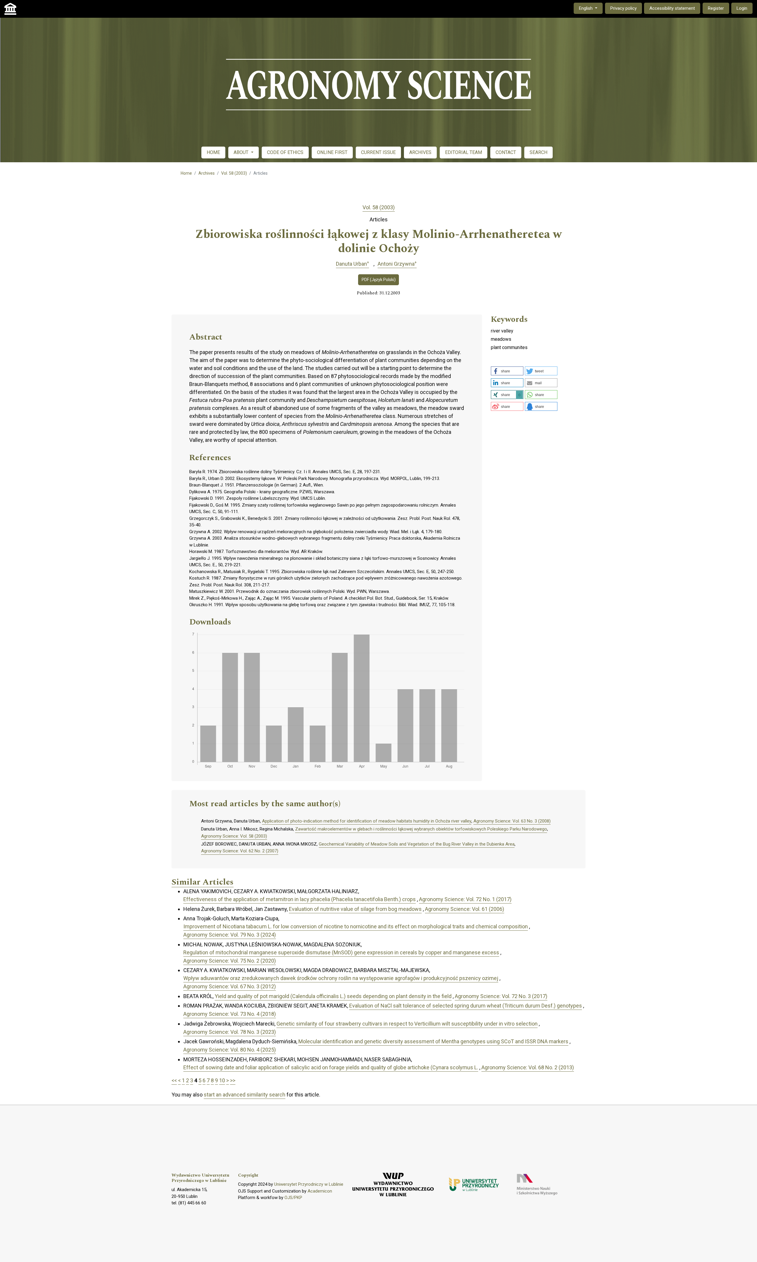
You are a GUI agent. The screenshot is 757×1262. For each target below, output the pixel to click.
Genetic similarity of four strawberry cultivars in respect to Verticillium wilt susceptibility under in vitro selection (407, 1024)
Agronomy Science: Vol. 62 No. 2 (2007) (239, 851)
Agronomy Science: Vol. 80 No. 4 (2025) (229, 1050)
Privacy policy (623, 8)
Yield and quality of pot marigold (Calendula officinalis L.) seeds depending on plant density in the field (333, 996)
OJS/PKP (293, 1197)
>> (232, 1080)
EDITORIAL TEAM (463, 152)
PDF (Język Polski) (379, 279)
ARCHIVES (420, 152)
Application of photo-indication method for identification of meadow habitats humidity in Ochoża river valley (366, 821)
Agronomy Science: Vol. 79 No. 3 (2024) (229, 935)
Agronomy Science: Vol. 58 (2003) (234, 836)
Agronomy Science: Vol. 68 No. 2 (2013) (527, 1067)
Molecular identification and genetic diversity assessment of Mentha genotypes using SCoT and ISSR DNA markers (433, 1041)
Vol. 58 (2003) (234, 173)
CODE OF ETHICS (285, 152)
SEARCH (538, 152)
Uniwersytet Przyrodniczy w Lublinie (308, 1184)
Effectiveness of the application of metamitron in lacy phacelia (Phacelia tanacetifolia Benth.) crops (299, 899)
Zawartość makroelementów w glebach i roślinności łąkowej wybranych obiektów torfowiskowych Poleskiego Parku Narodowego (421, 829)
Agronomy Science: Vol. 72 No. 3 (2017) (501, 996)
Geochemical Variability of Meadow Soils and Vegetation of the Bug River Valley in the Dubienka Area (417, 844)
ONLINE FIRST (332, 152)
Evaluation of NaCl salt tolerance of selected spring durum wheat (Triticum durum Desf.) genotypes (465, 1006)
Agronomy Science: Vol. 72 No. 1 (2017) (465, 899)
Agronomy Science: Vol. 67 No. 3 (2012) (229, 986)
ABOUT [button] (242, 152)
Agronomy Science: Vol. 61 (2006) (464, 909)
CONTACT (506, 152)
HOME (213, 152)
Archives (206, 173)
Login (742, 8)
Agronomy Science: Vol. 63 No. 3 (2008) (512, 821)
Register (716, 8)
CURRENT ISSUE (378, 152)
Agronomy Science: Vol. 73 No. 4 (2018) (229, 1014)
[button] (507, 370)
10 (222, 1080)
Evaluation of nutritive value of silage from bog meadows (355, 909)
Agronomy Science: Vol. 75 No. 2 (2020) (229, 961)
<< (174, 1080)
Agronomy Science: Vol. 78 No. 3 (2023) (229, 1032)
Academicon (320, 1191)
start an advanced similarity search (244, 1094)
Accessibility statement (672, 8)
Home (186, 173)
